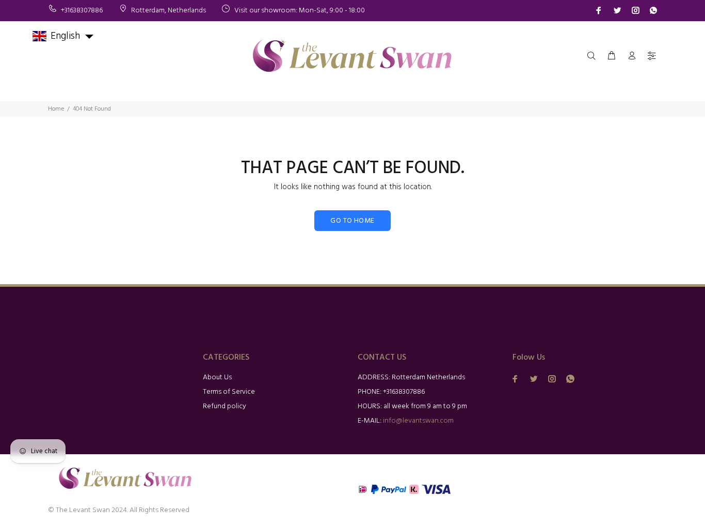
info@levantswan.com (418, 421)
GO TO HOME (352, 221)
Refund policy (224, 406)
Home (56, 109)
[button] (63, 36)
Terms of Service (229, 392)
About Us (217, 377)
